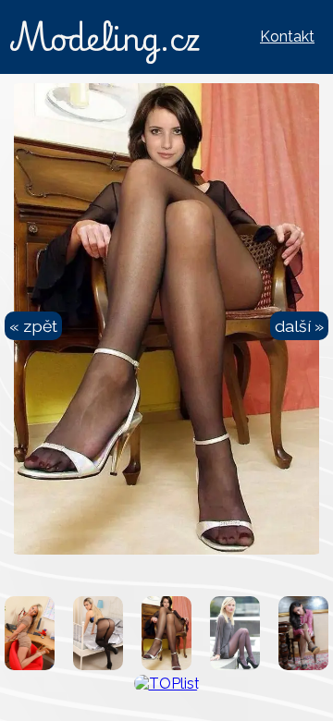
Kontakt (287, 36)
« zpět (33, 326)
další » (299, 326)
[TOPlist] (167, 683)
